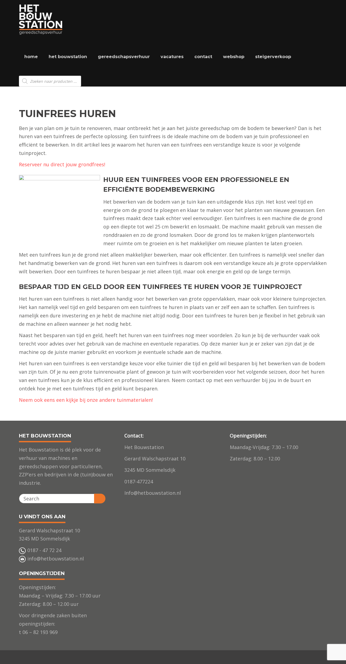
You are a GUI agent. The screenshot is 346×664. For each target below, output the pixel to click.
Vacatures (172, 56)
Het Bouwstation (68, 56)
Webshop (233, 56)
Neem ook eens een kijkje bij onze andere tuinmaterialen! (86, 400)
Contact (203, 56)
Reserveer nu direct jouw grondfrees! (62, 164)
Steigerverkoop (273, 56)
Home (31, 56)
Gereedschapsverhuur (124, 56)
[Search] (99, 498)
